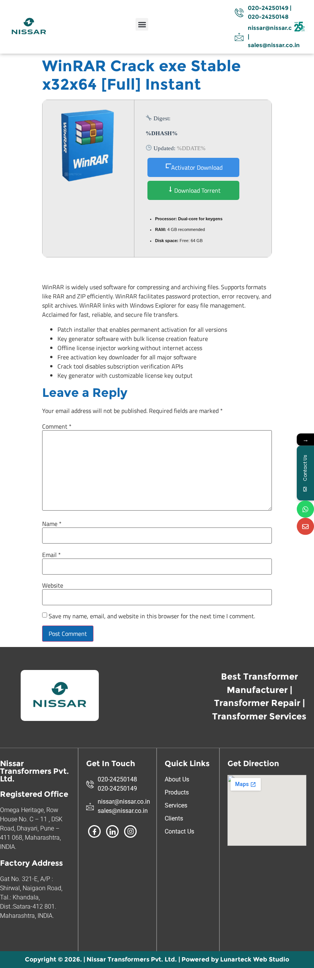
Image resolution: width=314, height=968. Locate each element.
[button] (142, 24)
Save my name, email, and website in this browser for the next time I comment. (152, 616)
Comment (57, 426)
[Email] (305, 526)
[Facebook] (94, 831)
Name (52, 524)
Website (52, 585)
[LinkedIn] (112, 831)
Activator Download (196, 167)
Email (51, 555)
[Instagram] (130, 831)
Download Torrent (197, 190)
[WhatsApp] (305, 509)
